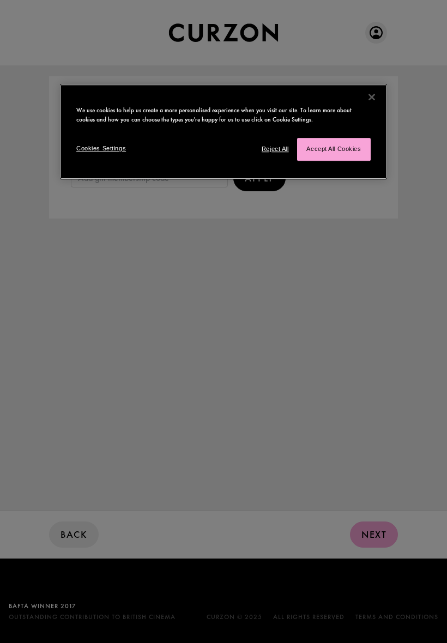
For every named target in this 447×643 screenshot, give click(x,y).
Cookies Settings (101, 148)
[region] (223, 131)
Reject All (275, 148)
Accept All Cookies (333, 148)
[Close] (372, 97)
